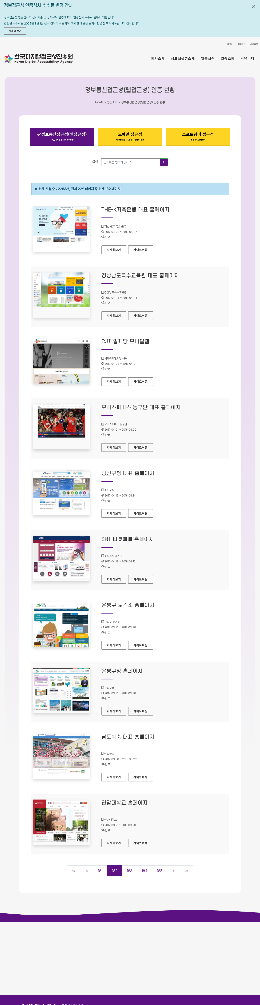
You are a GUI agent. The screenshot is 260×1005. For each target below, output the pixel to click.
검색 (95, 161)
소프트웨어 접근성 (198, 136)
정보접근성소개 (183, 58)
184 (145, 870)
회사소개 (158, 58)
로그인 (230, 44)
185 (159, 870)
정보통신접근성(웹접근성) (62, 137)
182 (114, 870)
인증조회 (227, 58)
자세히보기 (116, 250)
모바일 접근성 (130, 136)
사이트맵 (254, 44)
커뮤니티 (247, 58)
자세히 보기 (15, 31)
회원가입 (241, 44)
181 (100, 870)
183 (129, 870)
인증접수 (208, 58)
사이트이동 (140, 250)
